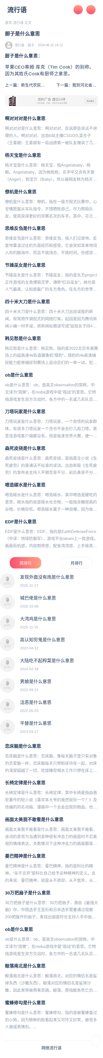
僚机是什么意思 (20, 191)
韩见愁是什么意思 (23, 338)
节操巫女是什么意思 (25, 265)
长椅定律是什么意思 (25, 782)
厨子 (31, 45)
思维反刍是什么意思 (25, 228)
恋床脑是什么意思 (23, 746)
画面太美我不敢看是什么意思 (34, 819)
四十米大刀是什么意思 (27, 301)
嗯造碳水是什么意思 (25, 485)
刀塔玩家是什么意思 (25, 411)
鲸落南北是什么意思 (25, 966)
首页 (8, 23)
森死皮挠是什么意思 (25, 448)
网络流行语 (52, 1048)
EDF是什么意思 (20, 521)
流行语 (17, 10)
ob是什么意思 (19, 375)
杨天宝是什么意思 (23, 155)
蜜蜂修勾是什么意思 (25, 1002)
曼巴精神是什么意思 (25, 856)
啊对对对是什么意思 (25, 118)
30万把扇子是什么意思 (27, 892)
